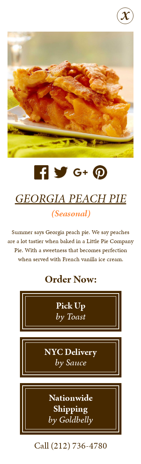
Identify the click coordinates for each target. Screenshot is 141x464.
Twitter (61, 172)
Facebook (41, 172)
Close (125, 16)
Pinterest (100, 172)
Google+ (80, 172)
